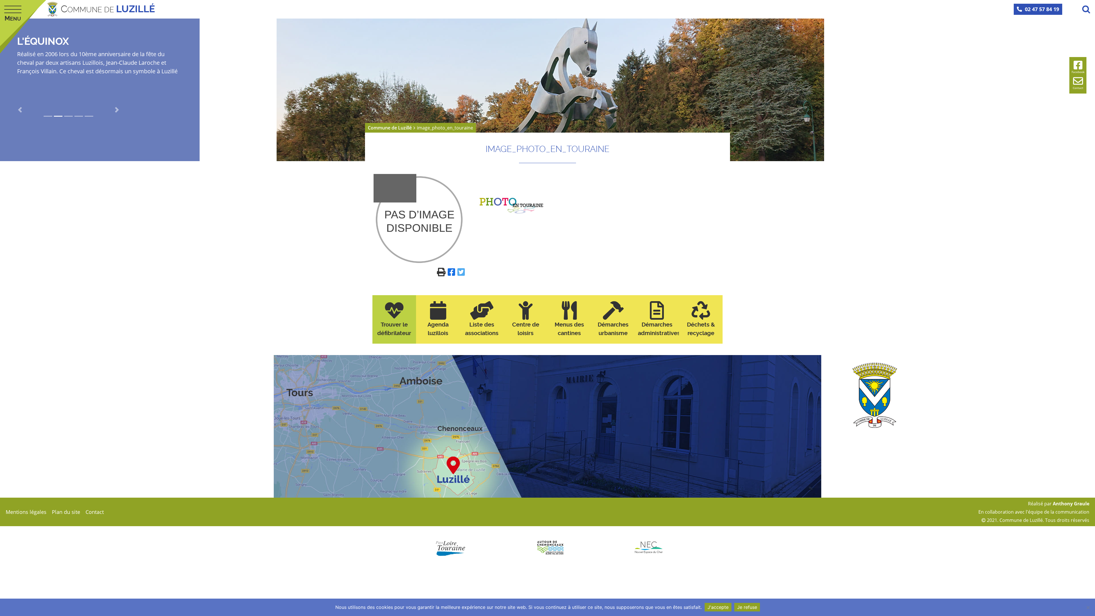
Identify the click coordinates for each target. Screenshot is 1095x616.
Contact (95, 511)
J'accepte (718, 607)
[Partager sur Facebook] (452, 271)
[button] (20, 110)
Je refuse (747, 607)
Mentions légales (26, 511)
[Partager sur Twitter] (461, 271)
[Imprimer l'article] (442, 271)
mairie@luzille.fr (939, 449)
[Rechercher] (1086, 9)
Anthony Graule (1071, 504)
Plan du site (66, 511)
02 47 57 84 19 (1042, 9)
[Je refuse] (1088, 607)
